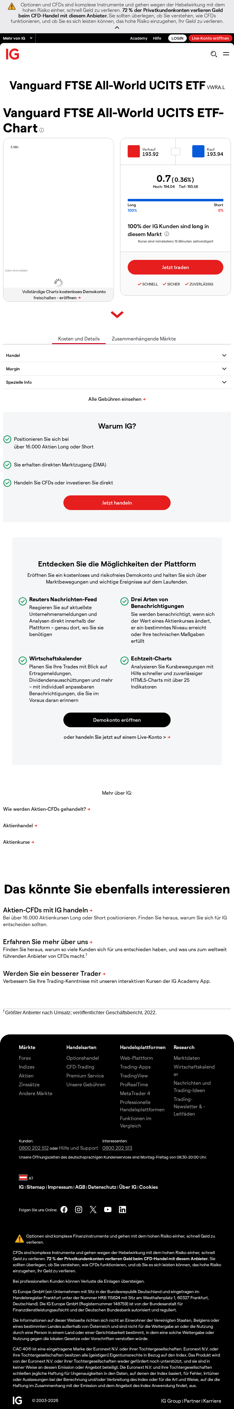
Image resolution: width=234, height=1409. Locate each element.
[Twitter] (93, 1209)
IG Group (171, 1401)
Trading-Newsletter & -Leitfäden (189, 1106)
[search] (214, 54)
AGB (80, 1187)
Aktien (26, 1075)
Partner (192, 1401)
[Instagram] (78, 1209)
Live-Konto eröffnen (210, 38)
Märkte (27, 1047)
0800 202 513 (117, 1148)
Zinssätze (29, 1084)
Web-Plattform (136, 1058)
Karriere (212, 1401)
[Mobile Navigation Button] (226, 54)
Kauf (211, 149)
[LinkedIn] (122, 1209)
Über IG (127, 1187)
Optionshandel (82, 1058)
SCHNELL (150, 284)
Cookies (148, 1187)
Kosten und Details (79, 338)
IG (21, 1187)
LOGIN (177, 38)
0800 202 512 (34, 1148)
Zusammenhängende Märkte (144, 338)
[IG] (13, 54)
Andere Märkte (35, 1093)
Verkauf (149, 149)
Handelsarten (81, 1047)
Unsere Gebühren (85, 1084)
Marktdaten (187, 1058)
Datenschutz (102, 1187)
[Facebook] (64, 1209)
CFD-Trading (80, 1066)
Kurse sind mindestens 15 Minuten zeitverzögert (175, 241)
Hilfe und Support (78, 1148)
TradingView (134, 1075)
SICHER (173, 284)
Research (184, 1047)
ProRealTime (134, 1084)
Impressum (60, 1187)
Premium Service (85, 1075)
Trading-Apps (135, 1066)
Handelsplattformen (142, 1047)
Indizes (26, 1066)
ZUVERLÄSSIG (201, 284)
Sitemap (36, 1187)
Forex (25, 1058)
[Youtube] (108, 1209)
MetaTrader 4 (135, 1093)
